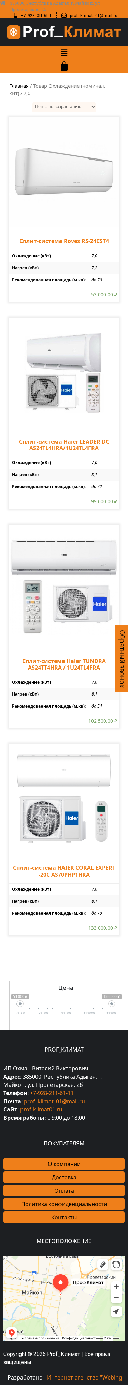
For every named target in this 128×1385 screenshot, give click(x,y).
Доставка (64, 1177)
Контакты (64, 1217)
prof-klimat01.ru (41, 1109)
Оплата (64, 1190)
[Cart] (64, 66)
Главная (19, 85)
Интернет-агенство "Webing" (86, 1377)
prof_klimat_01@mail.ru (54, 1101)
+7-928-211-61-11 (52, 1093)
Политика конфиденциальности (64, 1204)
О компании (64, 1164)
